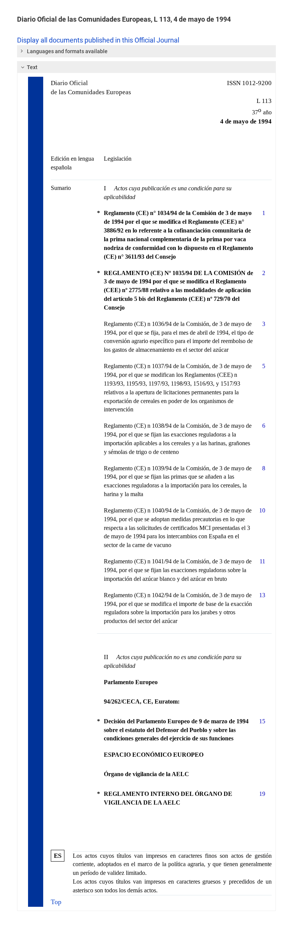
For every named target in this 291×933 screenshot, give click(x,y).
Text (32, 67)
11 (262, 561)
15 (262, 721)
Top (56, 902)
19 (262, 794)
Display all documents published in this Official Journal (98, 40)
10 (262, 510)
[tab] (146, 51)
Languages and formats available (67, 51)
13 (262, 595)
